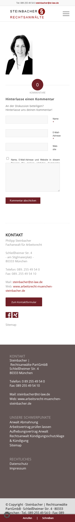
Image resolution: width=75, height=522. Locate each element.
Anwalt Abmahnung (24, 422)
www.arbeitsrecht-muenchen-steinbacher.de (29, 288)
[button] (7, 515)
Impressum (18, 468)
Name (55, 120)
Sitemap (11, 325)
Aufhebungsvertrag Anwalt (29, 431)
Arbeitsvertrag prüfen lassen (30, 427)
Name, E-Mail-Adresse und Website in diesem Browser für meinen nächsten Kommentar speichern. (35, 162)
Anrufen (28, 518)
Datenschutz (19, 464)
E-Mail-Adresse (57, 135)
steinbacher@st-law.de (47, 2)
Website (55, 147)
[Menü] (64, 13)
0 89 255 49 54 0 (33, 381)
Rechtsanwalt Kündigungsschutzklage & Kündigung (37, 438)
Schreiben (48, 518)
